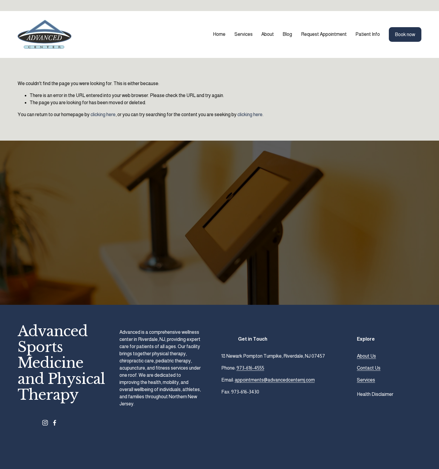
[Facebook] (55, 423)
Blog (287, 34)
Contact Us (368, 367)
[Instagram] (45, 423)
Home (219, 34)
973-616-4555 (250, 367)
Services (366, 379)
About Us (366, 356)
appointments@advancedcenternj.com (275, 379)
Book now (405, 34)
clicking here (103, 114)
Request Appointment (324, 34)
